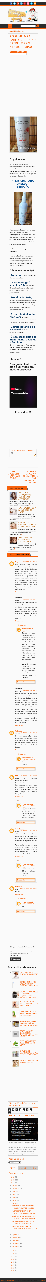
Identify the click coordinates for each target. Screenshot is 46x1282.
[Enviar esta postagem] (11, 453)
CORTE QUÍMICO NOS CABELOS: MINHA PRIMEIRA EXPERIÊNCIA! (29, 984)
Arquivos (33, 1168)
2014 (13, 1183)
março (15, 1191)
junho (15, 1200)
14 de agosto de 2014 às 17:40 (29, 732)
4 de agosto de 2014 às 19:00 (29, 599)
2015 (13, 1250)
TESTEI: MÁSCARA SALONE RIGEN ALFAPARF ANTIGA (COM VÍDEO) (29, 1034)
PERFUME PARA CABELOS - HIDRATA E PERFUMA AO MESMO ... (24, 1229)
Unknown (18, 731)
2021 (13, 1268)
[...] (30, 505)
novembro (16, 1243)
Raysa (17, 562)
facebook (11, 3)
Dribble (28, 3)
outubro (15, 1240)
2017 (13, 1256)
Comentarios (23, 1168)
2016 (13, 1253)
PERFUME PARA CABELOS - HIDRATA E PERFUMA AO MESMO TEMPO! (23, 42)
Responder (19, 592)
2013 (13, 1180)
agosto (15, 1235)
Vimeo (31, 3)
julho (14, 1203)
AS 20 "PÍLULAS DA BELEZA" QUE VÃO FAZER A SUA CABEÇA (29, 1004)
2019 (13, 1262)
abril (14, 1194)
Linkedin (21, 3)
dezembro (16, 1246)
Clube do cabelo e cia (7, 1280)
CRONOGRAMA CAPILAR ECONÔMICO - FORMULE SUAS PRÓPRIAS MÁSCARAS (29, 995)
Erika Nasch (22, 450)
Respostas (22, 625)
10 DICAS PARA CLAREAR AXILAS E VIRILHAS (29, 1062)
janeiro (15, 1185)
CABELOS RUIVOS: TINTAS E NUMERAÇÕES (29, 973)
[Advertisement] (27, 70)
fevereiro (16, 1188)
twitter (14, 3)
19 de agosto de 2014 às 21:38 (29, 830)
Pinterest (24, 3)
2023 (13, 1271)
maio (14, 1197)
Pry (16, 775)
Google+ (18, 3)
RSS (35, 3)
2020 (13, 1265)
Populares (13, 1168)
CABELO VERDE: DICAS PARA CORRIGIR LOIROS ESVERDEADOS (28, 1013)
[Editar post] (34, 455)
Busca (37, 26)
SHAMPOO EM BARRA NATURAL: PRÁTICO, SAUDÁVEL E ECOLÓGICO (29, 1023)
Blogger (43, 1280)
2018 (13, 1259)
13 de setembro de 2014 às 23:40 (28, 888)
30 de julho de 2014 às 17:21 (29, 561)
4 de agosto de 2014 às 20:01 (29, 690)
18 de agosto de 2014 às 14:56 (29, 775)
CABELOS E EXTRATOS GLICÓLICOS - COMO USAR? (28, 1043)
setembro (16, 1237)
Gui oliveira (19, 829)
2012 (13, 1177)
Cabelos (31, 450)
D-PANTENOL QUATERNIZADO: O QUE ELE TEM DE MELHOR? (29, 1053)
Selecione (10, 26)
